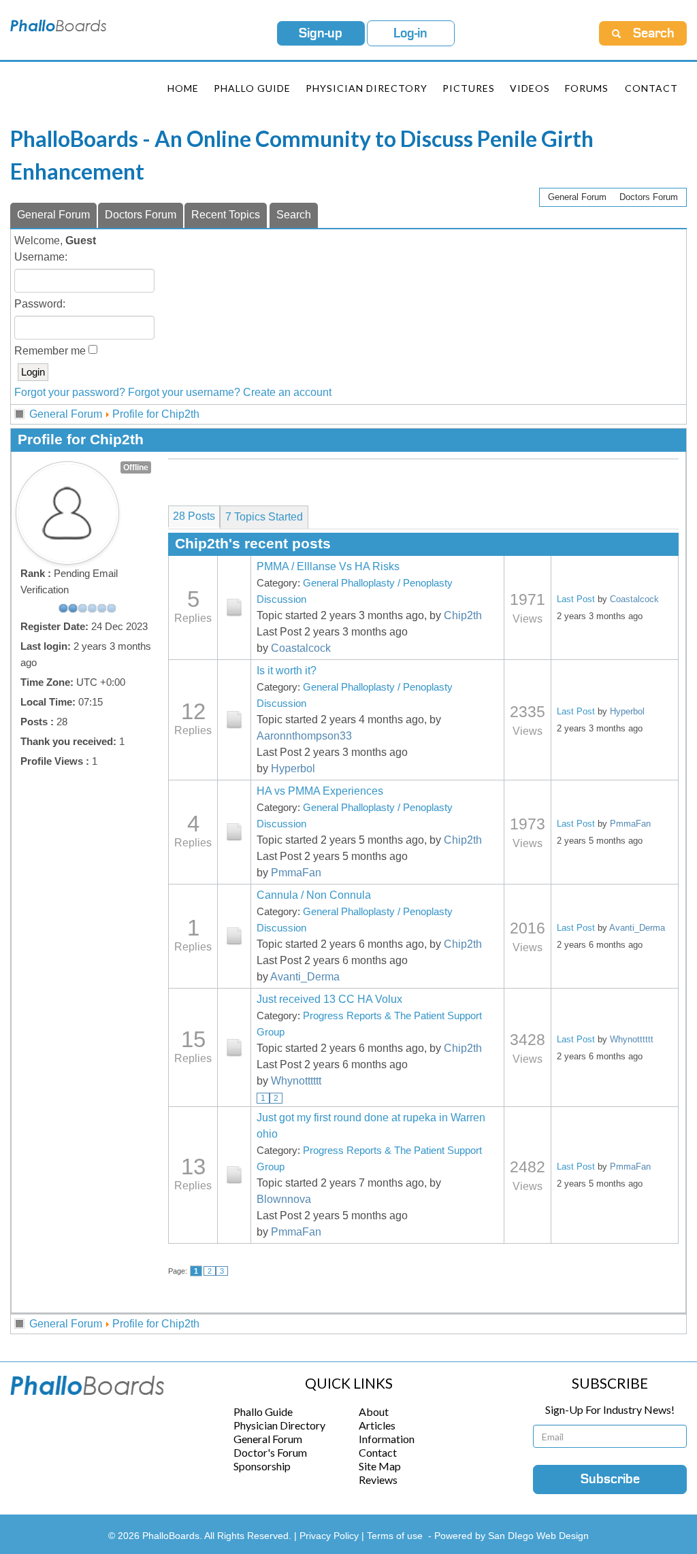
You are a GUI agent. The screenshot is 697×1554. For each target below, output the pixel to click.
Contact (651, 88)
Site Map (380, 1465)
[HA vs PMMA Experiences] (234, 832)
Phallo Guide (263, 1411)
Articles (377, 1425)
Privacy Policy (330, 1535)
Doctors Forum (648, 197)
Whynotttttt (296, 1081)
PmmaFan (296, 872)
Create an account (287, 392)
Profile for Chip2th (155, 414)
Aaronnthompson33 (304, 736)
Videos (530, 88)
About (374, 1411)
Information (387, 1438)
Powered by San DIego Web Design (511, 1535)
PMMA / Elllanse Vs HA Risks (328, 566)
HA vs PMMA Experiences (320, 791)
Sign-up (320, 33)
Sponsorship (262, 1465)
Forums (587, 88)
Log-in (410, 33)
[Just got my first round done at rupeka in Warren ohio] (234, 1175)
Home (183, 88)
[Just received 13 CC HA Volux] (234, 1048)
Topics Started (264, 517)
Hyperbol (293, 768)
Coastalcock (301, 648)
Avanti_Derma (305, 976)
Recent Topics (225, 214)
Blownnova (284, 1199)
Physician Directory (366, 88)
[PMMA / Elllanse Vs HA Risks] (234, 607)
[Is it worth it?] (234, 720)
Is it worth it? (287, 670)
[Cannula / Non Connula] (234, 936)
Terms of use (395, 1535)
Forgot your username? (184, 392)
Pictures (468, 88)
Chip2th (463, 615)
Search (293, 214)
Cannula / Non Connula (314, 895)
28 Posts (194, 516)
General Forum (577, 197)
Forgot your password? (69, 392)
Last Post (576, 599)
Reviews (378, 1479)
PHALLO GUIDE (252, 88)
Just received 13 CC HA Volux (329, 999)
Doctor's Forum (270, 1452)
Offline (135, 467)
